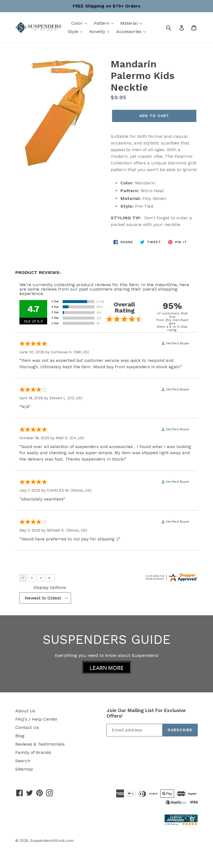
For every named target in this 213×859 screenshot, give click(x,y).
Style (74, 31)
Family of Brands (33, 752)
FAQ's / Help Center (36, 719)
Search (22, 760)
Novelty (97, 31)
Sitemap (24, 769)
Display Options (49, 587)
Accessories (129, 31)
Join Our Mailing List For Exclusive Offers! (146, 713)
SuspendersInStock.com (52, 840)
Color (77, 23)
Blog (19, 735)
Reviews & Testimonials (40, 744)
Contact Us (27, 727)
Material (129, 23)
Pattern (102, 23)
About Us (25, 710)
